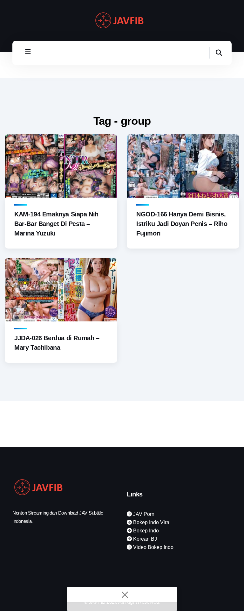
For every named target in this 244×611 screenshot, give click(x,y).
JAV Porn (143, 514)
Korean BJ (144, 539)
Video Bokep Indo (152, 547)
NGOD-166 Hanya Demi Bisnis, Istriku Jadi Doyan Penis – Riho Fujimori (181, 224)
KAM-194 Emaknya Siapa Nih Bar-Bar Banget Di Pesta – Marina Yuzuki (56, 224)
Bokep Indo (145, 530)
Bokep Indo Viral (151, 522)
